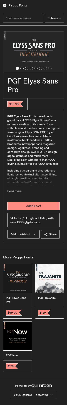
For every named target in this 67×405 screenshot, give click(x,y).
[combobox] (23, 234)
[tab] (17, 68)
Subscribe (54, 18)
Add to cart (33, 206)
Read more (14, 191)
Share (53, 234)
